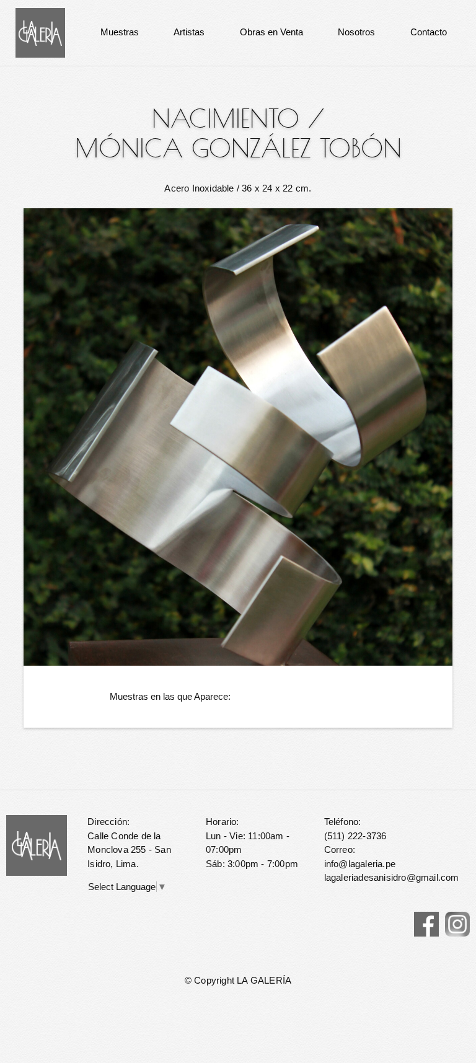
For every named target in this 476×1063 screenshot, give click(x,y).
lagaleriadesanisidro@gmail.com (391, 877)
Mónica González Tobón (238, 148)
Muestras (119, 32)
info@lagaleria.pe (359, 863)
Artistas (189, 32)
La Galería (40, 33)
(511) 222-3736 (355, 836)
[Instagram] (457, 924)
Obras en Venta (271, 32)
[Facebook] (426, 924)
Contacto (428, 32)
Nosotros (356, 32)
